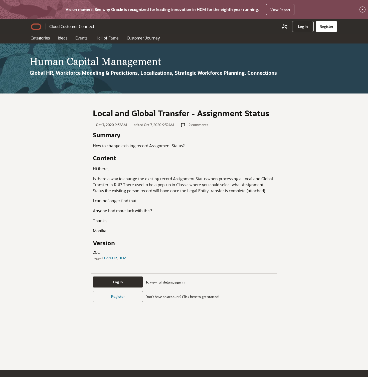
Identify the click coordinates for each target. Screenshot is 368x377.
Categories (40, 37)
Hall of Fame (107, 37)
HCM (122, 258)
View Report (280, 9)
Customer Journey (143, 37)
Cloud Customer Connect (71, 26)
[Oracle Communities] (285, 27)
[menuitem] (303, 26)
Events (81, 37)
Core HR (110, 258)
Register (118, 296)
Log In (118, 282)
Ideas (62, 37)
